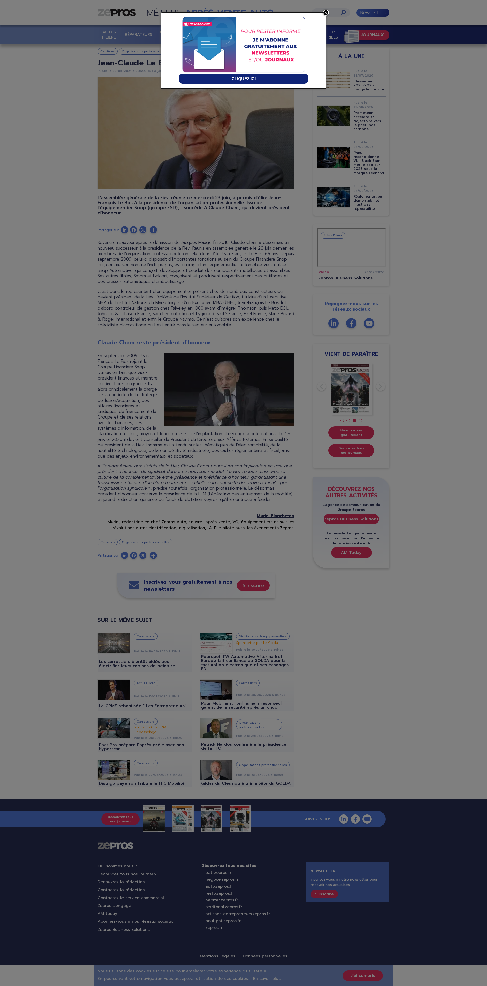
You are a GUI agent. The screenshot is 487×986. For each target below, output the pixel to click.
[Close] (326, 13)
